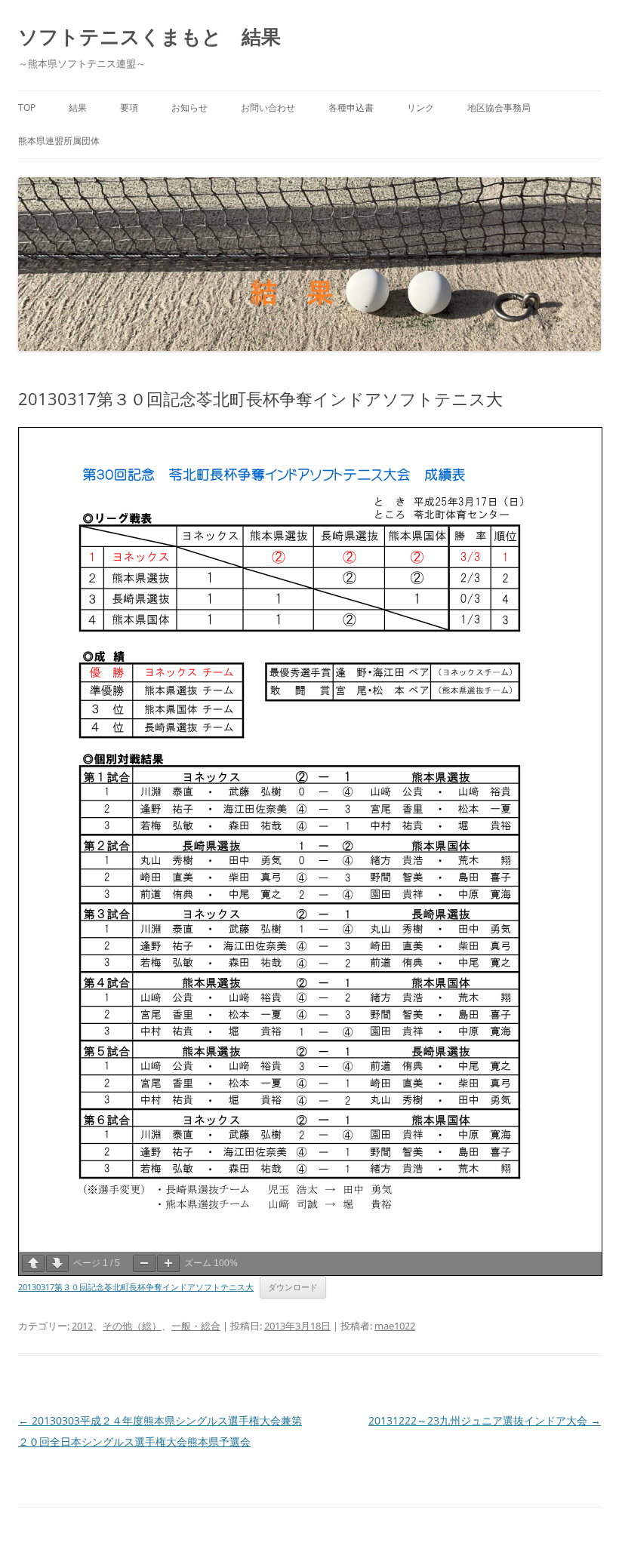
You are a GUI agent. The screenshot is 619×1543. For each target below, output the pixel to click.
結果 (78, 107)
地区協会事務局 (499, 107)
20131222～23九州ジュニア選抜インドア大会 (484, 1420)
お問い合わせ (268, 107)
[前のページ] (33, 1263)
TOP (26, 107)
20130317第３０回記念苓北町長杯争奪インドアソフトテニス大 (136, 1286)
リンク (420, 107)
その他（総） (132, 1325)
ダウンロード (293, 1286)
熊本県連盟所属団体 (59, 140)
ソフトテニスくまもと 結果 (149, 36)
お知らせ (189, 107)
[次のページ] (57, 1263)
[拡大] (168, 1263)
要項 (129, 107)
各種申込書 (351, 107)
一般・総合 (195, 1325)
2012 (82, 1325)
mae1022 (394, 1325)
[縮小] (144, 1263)
